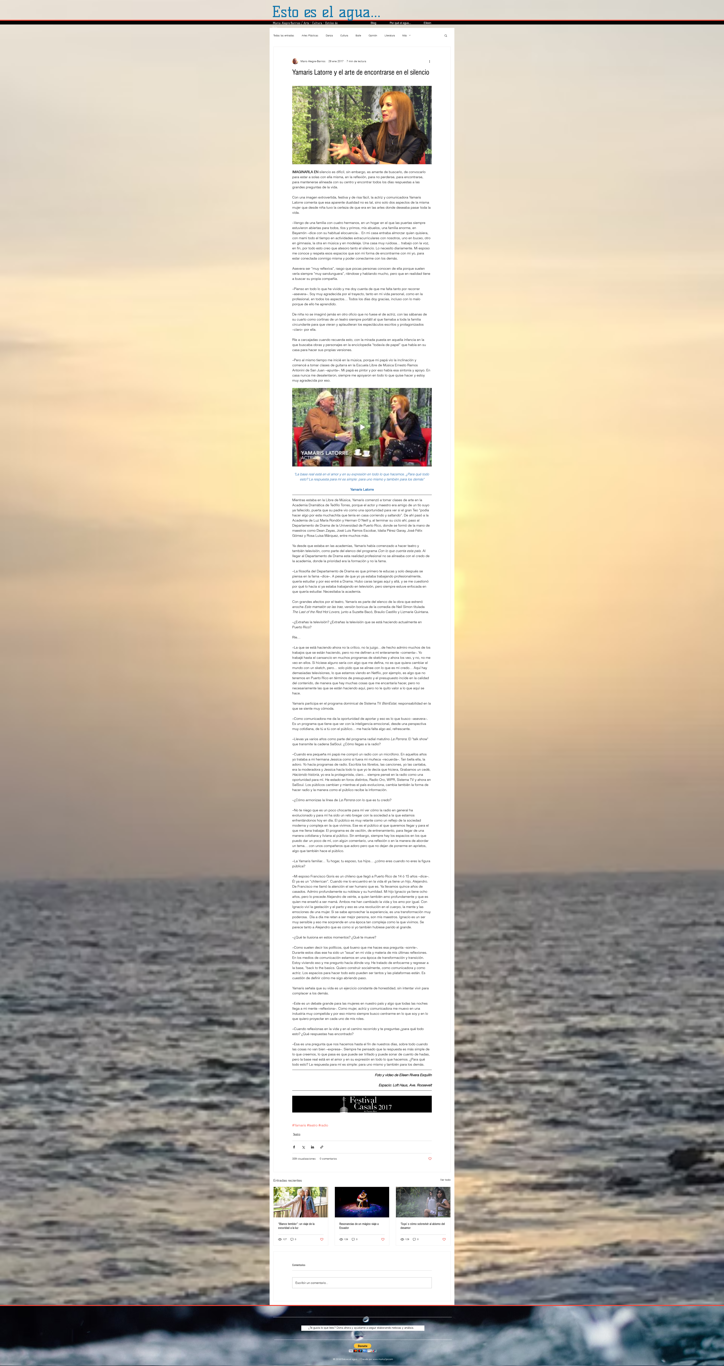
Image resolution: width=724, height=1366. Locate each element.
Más (404, 35)
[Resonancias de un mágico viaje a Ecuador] (362, 1202)
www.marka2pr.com (383, 1359)
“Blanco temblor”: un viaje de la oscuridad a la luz (296, 1226)
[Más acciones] (429, 61)
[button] (446, 35)
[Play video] (362, 427)
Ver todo (445, 1179)
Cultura (344, 35)
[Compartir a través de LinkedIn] (312, 1147)
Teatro (296, 1134)
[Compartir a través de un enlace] (322, 1147)
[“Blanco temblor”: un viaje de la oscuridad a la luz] (301, 1202)
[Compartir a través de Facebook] (294, 1147)
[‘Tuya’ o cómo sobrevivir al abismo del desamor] (423, 1202)
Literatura (390, 35)
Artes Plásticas (310, 35)
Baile (358, 35)
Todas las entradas (283, 35)
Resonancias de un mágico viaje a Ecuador (359, 1226)
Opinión (373, 35)
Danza (329, 35)
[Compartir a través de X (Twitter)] (303, 1147)
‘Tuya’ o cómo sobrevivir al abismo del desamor (422, 1226)
